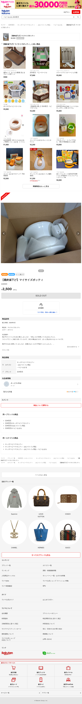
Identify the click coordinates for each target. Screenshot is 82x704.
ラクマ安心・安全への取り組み (46, 312)
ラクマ (3, 25)
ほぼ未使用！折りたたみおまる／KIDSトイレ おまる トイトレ (14, 141)
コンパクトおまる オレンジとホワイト (40, 141)
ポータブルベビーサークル (12, 106)
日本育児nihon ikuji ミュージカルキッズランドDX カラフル (67, 107)
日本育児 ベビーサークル (38, 72)
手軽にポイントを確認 (68, 685)
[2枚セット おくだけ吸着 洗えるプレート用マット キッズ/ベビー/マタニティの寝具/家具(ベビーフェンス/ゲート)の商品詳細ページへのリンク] (14, 58)
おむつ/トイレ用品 (44, 25)
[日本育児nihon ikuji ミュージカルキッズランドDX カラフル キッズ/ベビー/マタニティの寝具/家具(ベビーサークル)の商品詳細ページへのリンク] (67, 91)
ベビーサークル (34, 70)
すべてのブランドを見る (41, 555)
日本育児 (11, 25)
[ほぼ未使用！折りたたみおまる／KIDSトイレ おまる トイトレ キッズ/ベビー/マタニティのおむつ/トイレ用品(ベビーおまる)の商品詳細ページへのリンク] (14, 125)
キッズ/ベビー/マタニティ (26, 25)
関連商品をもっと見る (41, 186)
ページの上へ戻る (41, 475)
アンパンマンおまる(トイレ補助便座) (40, 175)
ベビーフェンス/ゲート (10, 70)
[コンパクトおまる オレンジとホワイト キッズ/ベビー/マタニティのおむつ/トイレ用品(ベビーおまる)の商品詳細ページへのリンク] (41, 125)
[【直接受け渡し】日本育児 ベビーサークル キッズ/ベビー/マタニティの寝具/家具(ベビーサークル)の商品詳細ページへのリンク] (41, 91)
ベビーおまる (57, 25)
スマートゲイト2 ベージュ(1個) (67, 72)
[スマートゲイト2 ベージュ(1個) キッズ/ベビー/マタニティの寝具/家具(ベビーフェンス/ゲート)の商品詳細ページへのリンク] (67, 58)
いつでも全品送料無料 (41, 673)
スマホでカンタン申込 (13, 685)
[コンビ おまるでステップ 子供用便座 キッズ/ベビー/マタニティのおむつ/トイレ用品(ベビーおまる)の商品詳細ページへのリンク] (14, 159)
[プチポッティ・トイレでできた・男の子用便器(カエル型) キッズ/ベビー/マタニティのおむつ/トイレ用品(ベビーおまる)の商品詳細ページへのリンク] (67, 125)
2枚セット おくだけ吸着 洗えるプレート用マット (14, 73)
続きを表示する (72, 347)
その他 (5, 104)
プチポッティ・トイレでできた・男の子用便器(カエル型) (66, 141)
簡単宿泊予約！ (68, 673)
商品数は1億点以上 (13, 673)
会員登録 (76, 12)
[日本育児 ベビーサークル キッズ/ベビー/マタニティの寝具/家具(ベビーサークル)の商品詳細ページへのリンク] (41, 58)
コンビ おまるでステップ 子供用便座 (14, 175)
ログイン (67, 12)
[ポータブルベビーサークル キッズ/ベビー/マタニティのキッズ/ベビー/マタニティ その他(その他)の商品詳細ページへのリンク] (14, 91)
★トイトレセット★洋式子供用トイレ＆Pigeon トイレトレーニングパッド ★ (67, 175)
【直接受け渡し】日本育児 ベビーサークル (41, 107)
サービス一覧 (5, 693)
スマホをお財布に (41, 685)
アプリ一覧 (45, 693)
